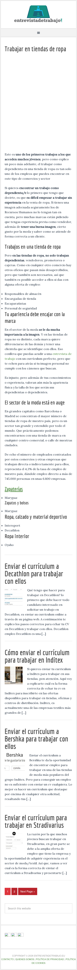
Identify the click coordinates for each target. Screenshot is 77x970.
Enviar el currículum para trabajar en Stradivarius (36, 821)
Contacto (7, 959)
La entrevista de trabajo (38, 14)
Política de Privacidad (50, 959)
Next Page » (27, 891)
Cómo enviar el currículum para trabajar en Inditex (37, 656)
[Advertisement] (38, 103)
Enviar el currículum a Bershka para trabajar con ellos (36, 738)
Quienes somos (24, 959)
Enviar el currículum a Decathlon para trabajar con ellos (34, 573)
